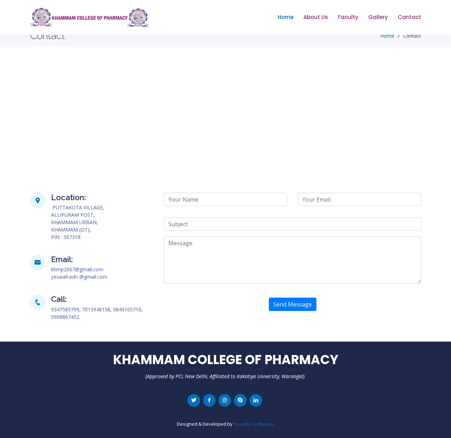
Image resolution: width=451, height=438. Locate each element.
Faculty (348, 17)
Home (286, 17)
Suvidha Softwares (254, 424)
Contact (409, 17)
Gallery (378, 17)
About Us (315, 17)
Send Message (292, 304)
